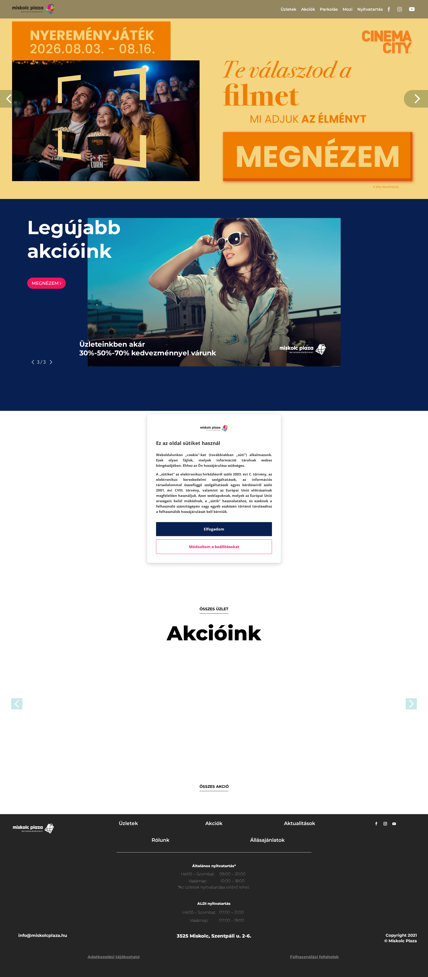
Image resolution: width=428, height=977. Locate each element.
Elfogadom (214, 529)
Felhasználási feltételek (314, 956)
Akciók (308, 9)
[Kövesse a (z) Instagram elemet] (385, 823)
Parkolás (329, 9)
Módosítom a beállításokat (214, 546)
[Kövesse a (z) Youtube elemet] (394, 823)
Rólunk (160, 840)
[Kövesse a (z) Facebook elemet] (376, 823)
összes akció (214, 786)
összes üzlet (214, 609)
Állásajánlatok (267, 840)
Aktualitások (299, 823)
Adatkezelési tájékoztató (114, 956)
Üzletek (288, 9)
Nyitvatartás (370, 9)
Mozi (347, 9)
